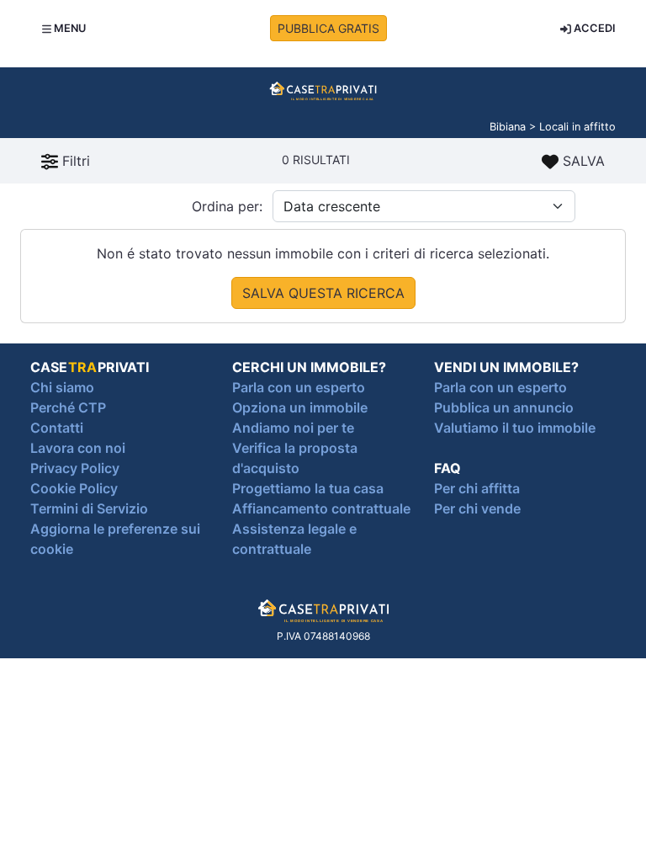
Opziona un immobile (300, 407)
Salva (582, 160)
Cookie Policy (74, 488)
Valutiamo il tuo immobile (515, 427)
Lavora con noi (77, 447)
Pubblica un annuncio (504, 407)
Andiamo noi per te (293, 427)
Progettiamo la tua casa (308, 488)
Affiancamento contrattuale (321, 508)
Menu (68, 28)
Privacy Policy (74, 468)
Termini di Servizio (89, 508)
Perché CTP (68, 407)
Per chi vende (477, 508)
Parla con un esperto (298, 387)
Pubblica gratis (328, 28)
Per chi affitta (477, 488)
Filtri (74, 160)
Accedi (593, 28)
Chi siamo (62, 387)
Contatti (56, 427)
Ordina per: (227, 206)
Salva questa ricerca (323, 293)
